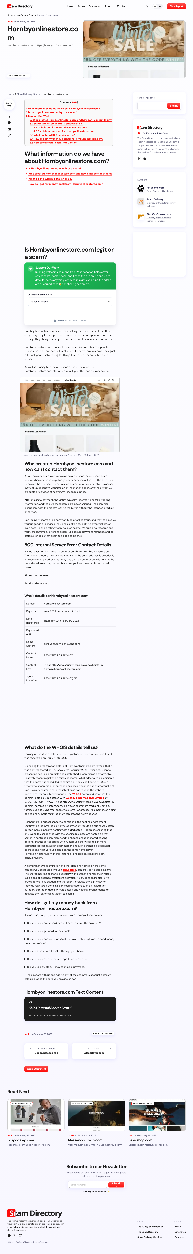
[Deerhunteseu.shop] (46, 1051)
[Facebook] (145, 159)
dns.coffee (69, 870)
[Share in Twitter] (9, 116)
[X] (139, 159)
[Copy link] (9, 135)
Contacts (179, 1237)
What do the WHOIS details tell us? (52, 135)
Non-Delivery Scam (25, 15)
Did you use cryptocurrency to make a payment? (56, 967)
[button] (146, 6)
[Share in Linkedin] (9, 129)
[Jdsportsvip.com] (94, 1051)
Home (10, 15)
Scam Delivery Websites (149, 1237)
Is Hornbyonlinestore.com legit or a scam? (52, 112)
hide (74, 102)
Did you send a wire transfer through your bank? (55, 951)
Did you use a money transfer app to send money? (57, 959)
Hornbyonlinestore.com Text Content (53, 142)
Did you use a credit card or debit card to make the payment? (64, 923)
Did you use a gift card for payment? (48, 931)
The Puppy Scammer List (150, 1226)
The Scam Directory (147, 1231)
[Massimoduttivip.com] (96, 1115)
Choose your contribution (40, 294)
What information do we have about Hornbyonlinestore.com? (63, 108)
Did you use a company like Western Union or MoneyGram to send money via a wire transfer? (69, 941)
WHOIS (76, 794)
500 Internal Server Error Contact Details (56, 123)
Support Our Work (37, 116)
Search (174, 105)
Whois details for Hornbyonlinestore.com (60, 127)
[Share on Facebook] (9, 123)
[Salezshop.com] (157, 1115)
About (177, 1226)
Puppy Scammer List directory (160, 191)
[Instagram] (20, 1236)
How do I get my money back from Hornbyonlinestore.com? (66, 138)
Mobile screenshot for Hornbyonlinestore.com (63, 131)
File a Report (176, 6)
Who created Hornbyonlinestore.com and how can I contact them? (71, 119)
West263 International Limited (85, 798)
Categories (180, 1231)
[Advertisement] (70, 218)
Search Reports (146, 98)
